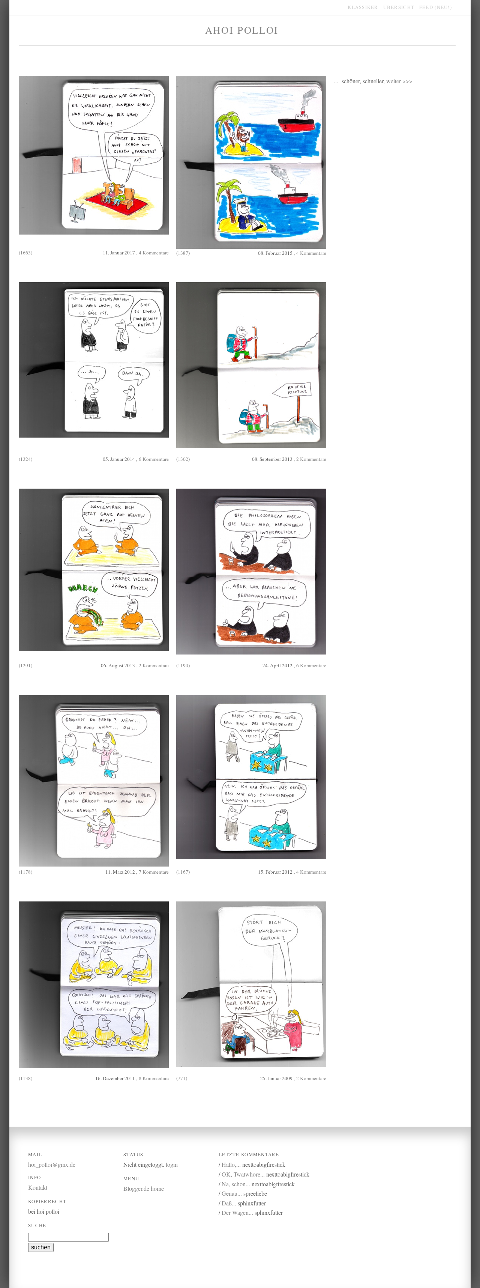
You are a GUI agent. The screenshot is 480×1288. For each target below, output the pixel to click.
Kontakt (37, 1187)
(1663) (25, 252)
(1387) (183, 253)
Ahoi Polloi (242, 29)
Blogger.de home (143, 1188)
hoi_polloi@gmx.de (51, 1164)
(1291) (25, 665)
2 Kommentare (311, 459)
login (172, 1164)
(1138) (25, 1078)
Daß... (229, 1203)
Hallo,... (231, 1164)
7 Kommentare (154, 871)
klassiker (363, 7)
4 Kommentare (154, 252)
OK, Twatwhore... (243, 1174)
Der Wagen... (237, 1212)
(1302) (183, 459)
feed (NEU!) (435, 7)
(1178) (25, 871)
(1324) (25, 459)
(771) (181, 1078)
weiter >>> (399, 81)
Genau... (232, 1193)
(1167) (183, 871)
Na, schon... (236, 1184)
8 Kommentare (154, 1078)
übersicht (398, 7)
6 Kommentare (154, 459)
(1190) (183, 665)
